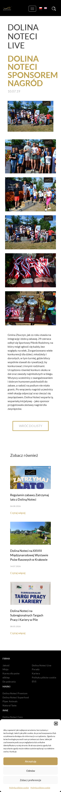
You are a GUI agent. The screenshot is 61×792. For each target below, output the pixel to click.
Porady (35, 669)
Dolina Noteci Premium (15, 693)
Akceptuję (30, 761)
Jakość (6, 665)
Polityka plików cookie (19, 787)
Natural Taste (9, 705)
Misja (5, 669)
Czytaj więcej (17, 512)
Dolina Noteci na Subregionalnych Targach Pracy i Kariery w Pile (26, 615)
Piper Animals (10, 701)
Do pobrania (9, 681)
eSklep (6, 677)
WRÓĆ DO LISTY (30, 426)
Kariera (36, 673)
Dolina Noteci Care (13, 717)
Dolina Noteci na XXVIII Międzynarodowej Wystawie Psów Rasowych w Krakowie (29, 555)
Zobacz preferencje (30, 780)
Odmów (30, 770)
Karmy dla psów (11, 673)
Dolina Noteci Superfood (16, 697)
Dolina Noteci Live (41, 665)
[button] (56, 723)
